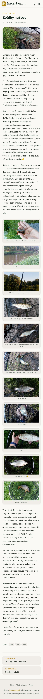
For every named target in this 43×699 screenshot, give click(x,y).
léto (18, 644)
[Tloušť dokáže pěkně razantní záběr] (21, 307)
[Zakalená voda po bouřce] (21, 255)
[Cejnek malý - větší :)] (21, 465)
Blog (12, 685)
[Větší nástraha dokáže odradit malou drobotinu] (21, 229)
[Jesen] (21, 439)
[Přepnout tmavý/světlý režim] (34, 4)
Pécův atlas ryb (21, 685)
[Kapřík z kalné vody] (21, 490)
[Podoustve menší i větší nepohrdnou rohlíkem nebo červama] (21, 333)
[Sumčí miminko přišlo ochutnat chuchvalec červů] (21, 361)
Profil (31, 685)
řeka (24, 644)
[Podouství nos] (21, 413)
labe (11, 644)
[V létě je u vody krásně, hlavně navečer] (21, 281)
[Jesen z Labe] (21, 387)
